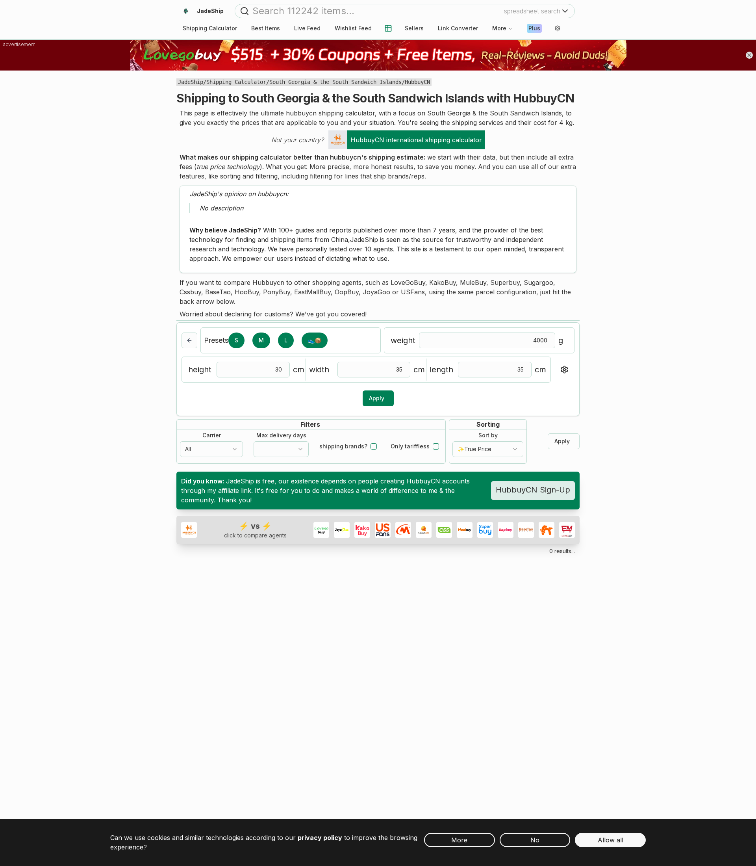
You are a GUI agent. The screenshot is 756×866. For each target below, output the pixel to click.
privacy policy (320, 838)
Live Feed (307, 28)
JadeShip (190, 82)
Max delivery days (281, 435)
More (499, 28)
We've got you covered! (331, 314)
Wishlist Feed (353, 28)
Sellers (414, 28)
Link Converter (458, 28)
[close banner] (749, 55)
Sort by (488, 435)
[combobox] (211, 449)
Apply (376, 398)
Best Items (265, 28)
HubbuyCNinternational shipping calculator (416, 140)
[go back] (189, 340)
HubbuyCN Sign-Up (533, 489)
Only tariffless (410, 446)
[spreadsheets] (388, 28)
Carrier (211, 435)
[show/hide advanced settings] (564, 369)
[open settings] (557, 28)
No (534, 840)
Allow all (610, 840)
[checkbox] (374, 446)
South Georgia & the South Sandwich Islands (335, 82)
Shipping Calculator (236, 82)
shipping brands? (343, 446)
